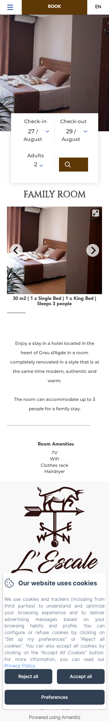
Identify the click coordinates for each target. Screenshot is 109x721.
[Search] (73, 165)
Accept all (81, 676)
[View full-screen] (95, 213)
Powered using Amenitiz (55, 717)
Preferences (54, 697)
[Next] (92, 250)
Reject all (28, 676)
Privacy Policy (19, 665)
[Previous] (16, 250)
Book (54, 7)
